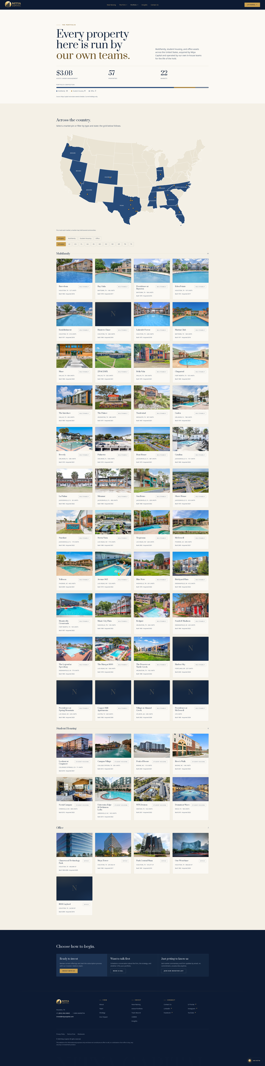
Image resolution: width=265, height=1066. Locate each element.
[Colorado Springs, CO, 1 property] (110, 178)
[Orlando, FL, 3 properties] (179, 212)
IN (93, 244)
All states (61, 244)
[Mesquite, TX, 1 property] (132, 200)
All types (61, 238)
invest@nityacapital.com (65, 1017)
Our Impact (103, 1017)
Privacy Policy (60, 1034)
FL (81, 244)
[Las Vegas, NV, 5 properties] (80, 183)
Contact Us (155, 5)
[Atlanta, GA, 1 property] (168, 195)
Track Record (136, 1013)
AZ (69, 244)
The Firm (122, 5)
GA (88, 244)
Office (97, 238)
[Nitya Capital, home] (13, 4)
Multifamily (72, 238)
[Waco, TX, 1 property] (130, 205)
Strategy (102, 1013)
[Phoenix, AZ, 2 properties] (87, 194)
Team (101, 1009)
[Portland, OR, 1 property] (69, 146)
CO (75, 244)
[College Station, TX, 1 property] (133, 208)
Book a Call (118, 971)
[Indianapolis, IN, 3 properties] (160, 174)
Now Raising (111, 5)
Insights (145, 5)
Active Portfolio (137, 1009)
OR (119, 244)
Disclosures (81, 1034)
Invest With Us (68, 971)
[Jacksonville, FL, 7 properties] (177, 206)
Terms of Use (71, 1034)
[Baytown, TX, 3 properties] (137, 211)
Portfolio (134, 5)
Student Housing (85, 238)
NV (113, 244)
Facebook (168, 1013)
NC (106, 244)
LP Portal (252, 5)
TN (125, 244)
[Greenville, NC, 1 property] (186, 185)
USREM (134, 1017)
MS (100, 244)
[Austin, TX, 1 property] (129, 209)
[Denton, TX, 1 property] (130, 199)
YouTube (192, 1013)
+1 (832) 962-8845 (63, 1013)
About (101, 1004)
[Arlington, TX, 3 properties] (131, 200)
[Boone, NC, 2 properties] (174, 185)
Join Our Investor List (174, 971)
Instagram (192, 1009)
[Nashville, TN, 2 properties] (160, 187)
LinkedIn (168, 1009)
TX (131, 244)
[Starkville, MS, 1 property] (155, 197)
